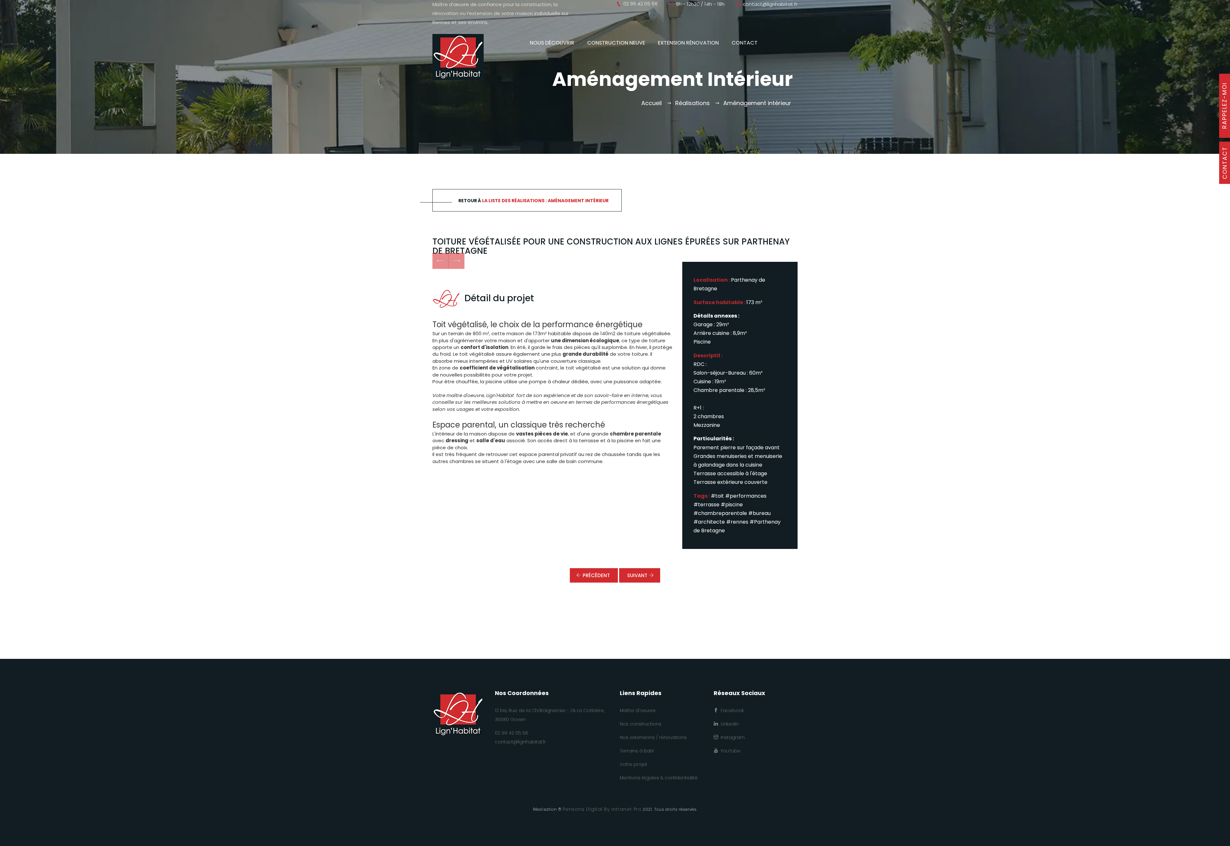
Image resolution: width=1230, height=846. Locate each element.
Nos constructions (640, 724)
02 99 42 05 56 (511, 733)
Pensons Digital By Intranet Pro (602, 809)
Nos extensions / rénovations (653, 737)
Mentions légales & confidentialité (659, 778)
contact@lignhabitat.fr (770, 4)
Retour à (533, 200)
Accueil (651, 103)
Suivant (637, 575)
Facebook (731, 710)
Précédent (596, 575)
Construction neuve (616, 42)
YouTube (729, 751)
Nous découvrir (552, 42)
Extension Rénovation (688, 42)
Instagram (731, 737)
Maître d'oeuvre (638, 710)
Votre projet (633, 764)
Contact (745, 42)
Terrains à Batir (637, 751)
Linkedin (728, 724)
